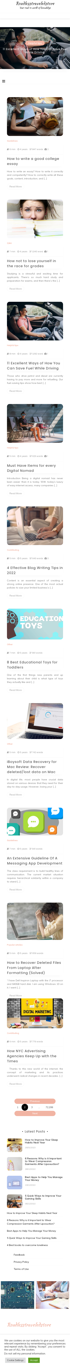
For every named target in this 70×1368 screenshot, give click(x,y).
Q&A (9, 243)
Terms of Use (21, 1269)
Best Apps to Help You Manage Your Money (44, 1179)
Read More (16, 186)
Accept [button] (34, 1360)
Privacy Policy (21, 1261)
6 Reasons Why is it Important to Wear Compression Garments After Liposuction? (43, 1161)
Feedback (19, 1254)
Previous (35, 1101)
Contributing (13, 550)
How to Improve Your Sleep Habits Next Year (41, 1141)
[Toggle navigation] (3, 81)
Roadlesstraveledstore (35, 3)
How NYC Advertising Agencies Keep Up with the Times (32, 1056)
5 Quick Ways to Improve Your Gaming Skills (43, 1197)
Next (35, 1113)
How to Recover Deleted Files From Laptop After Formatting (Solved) (34, 967)
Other (10, 644)
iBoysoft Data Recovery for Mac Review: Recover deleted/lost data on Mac (32, 766)
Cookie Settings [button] (15, 1360)
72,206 (49, 1107)
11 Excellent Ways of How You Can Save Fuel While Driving (35, 50)
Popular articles (15, 944)
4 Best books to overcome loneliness (27, 1245)
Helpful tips (35, 43)
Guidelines (12, 141)
